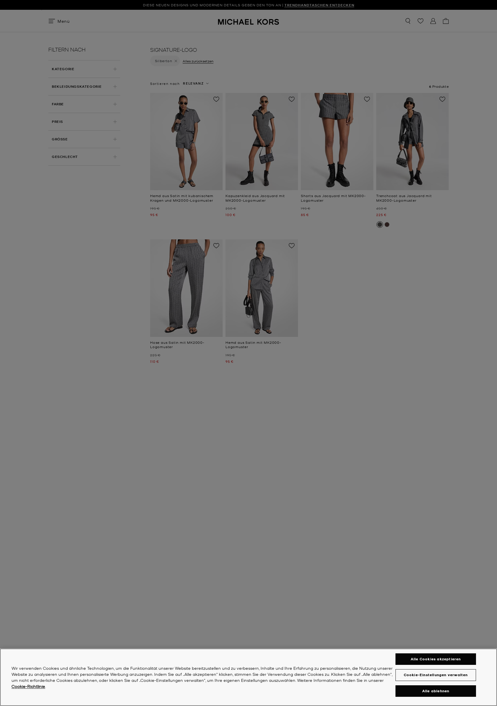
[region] (248, 677)
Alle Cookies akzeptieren (436, 659)
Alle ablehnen (436, 690)
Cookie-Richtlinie (28, 686)
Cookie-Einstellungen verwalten (436, 674)
